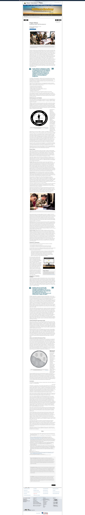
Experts (41, 5)
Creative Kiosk (25, 493)
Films (31, 5)
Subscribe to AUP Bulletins (36, 502)
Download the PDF (32, 29)
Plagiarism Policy (35, 493)
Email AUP (34, 499)
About (48, 5)
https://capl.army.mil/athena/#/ (52, 274)
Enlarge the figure (46, 128)
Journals (28, 5)
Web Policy (44, 500)
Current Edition (35, 488)
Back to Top (53, 485)
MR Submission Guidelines (55, 488)
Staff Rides (38, 5)
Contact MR (54, 490)
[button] (33, 0)
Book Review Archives (45, 490)
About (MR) (27, 488)
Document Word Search (45, 493)
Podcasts (34, 5)
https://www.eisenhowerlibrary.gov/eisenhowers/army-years (36, 437)
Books (25, 5)
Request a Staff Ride (35, 501)
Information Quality (45, 501)
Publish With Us (45, 5)
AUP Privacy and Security (46, 499)
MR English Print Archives (36, 490)
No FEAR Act (44, 504)
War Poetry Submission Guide (56, 493)
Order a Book (34, 500)
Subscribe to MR (25, 490)
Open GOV (44, 506)
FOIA (43, 505)
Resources (52, 5)
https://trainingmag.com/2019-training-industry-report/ (35, 438)
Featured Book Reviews (45, 488)
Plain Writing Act (45, 502)
